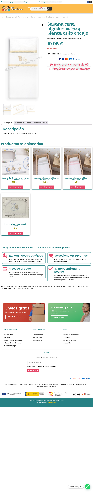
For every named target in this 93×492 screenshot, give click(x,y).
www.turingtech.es (51, 402)
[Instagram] (90, 2)
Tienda (8, 17)
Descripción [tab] (8, 123)
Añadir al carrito (16, 187)
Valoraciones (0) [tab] (40, 123)
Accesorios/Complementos (20, 17)
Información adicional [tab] (23, 123)
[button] (29, 8)
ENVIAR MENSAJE (59, 317)
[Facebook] (88, 2)
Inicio (2, 17)
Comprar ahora (14, 317)
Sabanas (32, 17)
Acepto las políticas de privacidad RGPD (42, 367)
